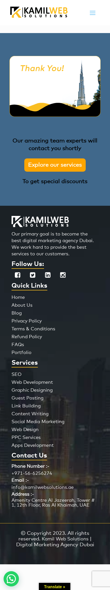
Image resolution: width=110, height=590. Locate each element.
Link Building (26, 406)
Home (18, 297)
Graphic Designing (32, 390)
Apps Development (33, 445)
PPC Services (26, 437)
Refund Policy (27, 337)
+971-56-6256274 (32, 473)
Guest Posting (27, 398)
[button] (11, 578)
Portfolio (21, 352)
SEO (16, 374)
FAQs (18, 345)
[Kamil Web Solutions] (39, 16)
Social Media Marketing (38, 422)
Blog (17, 313)
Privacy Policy (27, 321)
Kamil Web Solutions (65, 539)
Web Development (32, 382)
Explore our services (55, 165)
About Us (22, 305)
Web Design (25, 429)
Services (25, 363)
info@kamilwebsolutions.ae (43, 487)
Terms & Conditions (33, 329)
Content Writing (30, 414)
